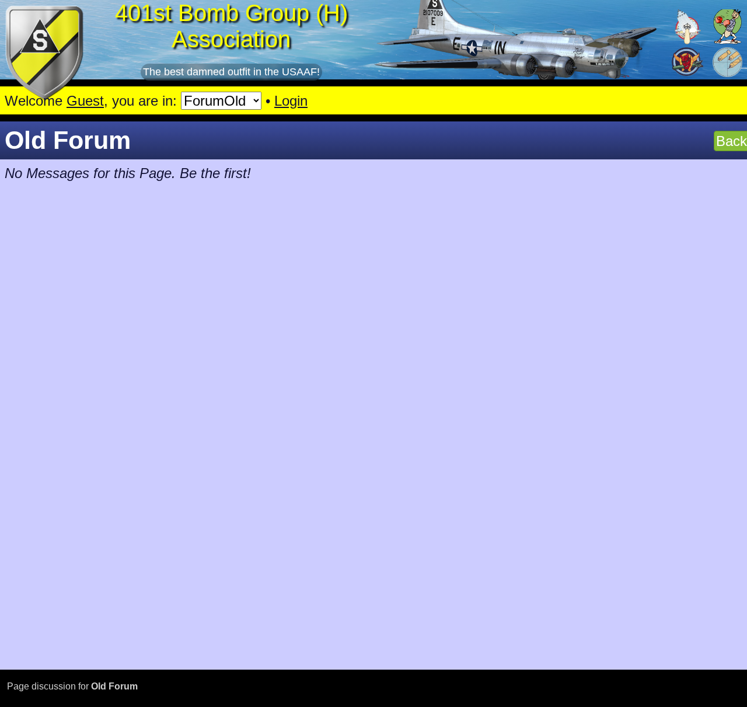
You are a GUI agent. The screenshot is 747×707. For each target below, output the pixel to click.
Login (291, 101)
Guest (85, 101)
